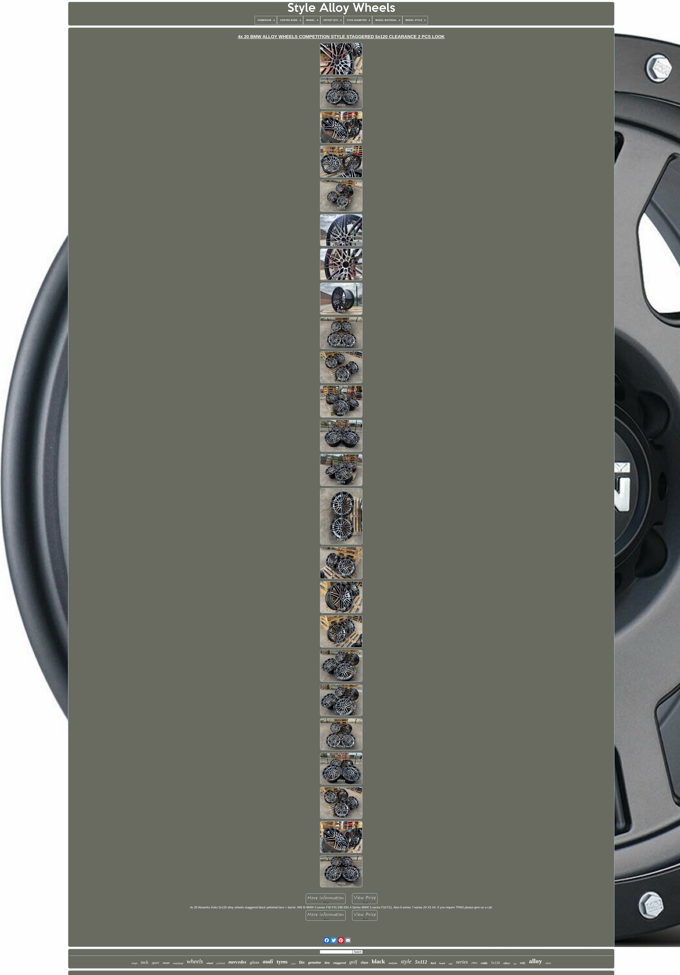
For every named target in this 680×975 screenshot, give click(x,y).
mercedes (237, 962)
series (462, 962)
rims (474, 962)
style (406, 961)
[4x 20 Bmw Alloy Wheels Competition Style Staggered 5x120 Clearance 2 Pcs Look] (341, 59)
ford (433, 963)
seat (515, 964)
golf (353, 962)
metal (293, 964)
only (522, 963)
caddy (484, 963)
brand (442, 963)
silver (548, 963)
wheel (209, 963)
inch (144, 962)
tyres (282, 962)
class (364, 962)
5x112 (421, 962)
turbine (393, 963)
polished (221, 963)
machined (178, 963)
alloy (535, 961)
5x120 (495, 963)
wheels (195, 961)
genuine (314, 962)
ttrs (327, 963)
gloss (254, 962)
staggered (339, 963)
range (134, 963)
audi (268, 961)
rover (166, 963)
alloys (506, 963)
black (378, 961)
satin (450, 964)
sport (155, 963)
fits (302, 962)
